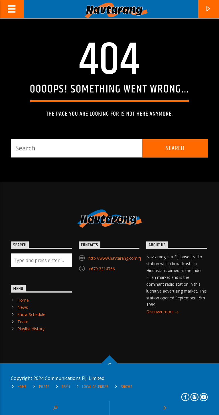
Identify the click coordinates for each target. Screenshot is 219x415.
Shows (127, 387)
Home (23, 300)
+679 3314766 (101, 268)
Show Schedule (31, 314)
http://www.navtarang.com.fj (114, 258)
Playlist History (30, 328)
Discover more (160, 311)
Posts (44, 387)
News (22, 307)
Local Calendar (95, 387)
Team (22, 321)
